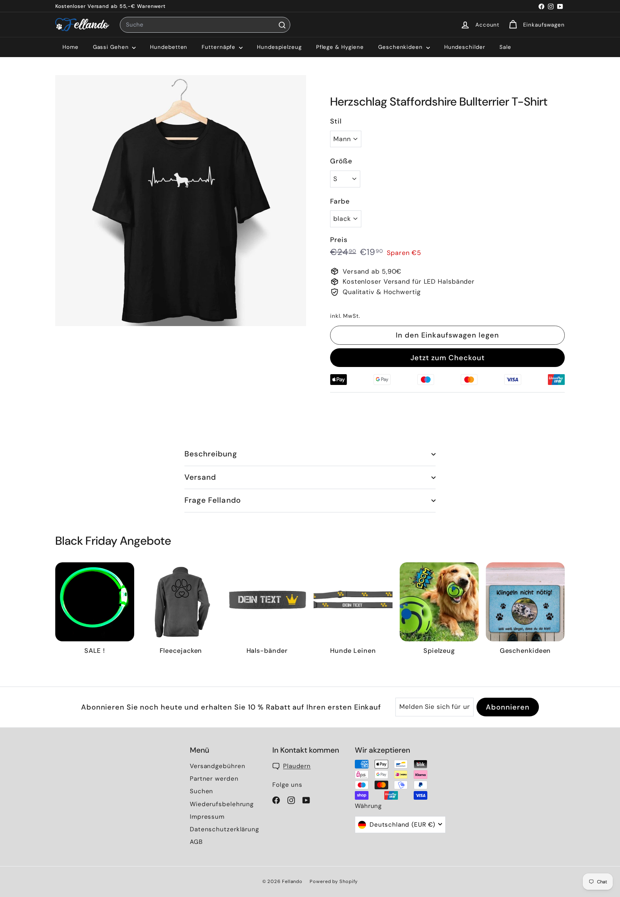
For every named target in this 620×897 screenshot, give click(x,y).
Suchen (201, 791)
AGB (196, 842)
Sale (505, 47)
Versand (200, 477)
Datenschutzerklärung (224, 829)
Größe (341, 161)
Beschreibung (210, 454)
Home (70, 47)
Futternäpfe (219, 47)
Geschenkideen (401, 47)
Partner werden (214, 778)
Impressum (207, 817)
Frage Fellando (212, 500)
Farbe (340, 201)
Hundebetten (168, 47)
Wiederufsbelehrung (222, 804)
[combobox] (205, 25)
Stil (336, 121)
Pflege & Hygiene (340, 47)
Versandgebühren (217, 766)
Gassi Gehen (112, 47)
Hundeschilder (464, 47)
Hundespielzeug (279, 47)
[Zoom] (180, 200)
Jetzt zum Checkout (447, 357)
